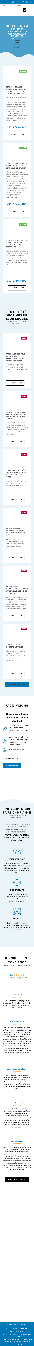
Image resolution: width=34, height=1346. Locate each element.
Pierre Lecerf (17, 995)
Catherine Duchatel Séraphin (17, 1069)
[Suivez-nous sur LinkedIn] (27, 2)
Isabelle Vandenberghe (17, 1103)
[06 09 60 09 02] (13, 2)
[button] (17, 684)
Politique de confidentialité (12, 1341)
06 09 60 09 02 (20, 2)
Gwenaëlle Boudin (17, 1141)
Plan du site (23, 1324)
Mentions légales (12, 1324)
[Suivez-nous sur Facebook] (30, 2)
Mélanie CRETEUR (17, 1022)
